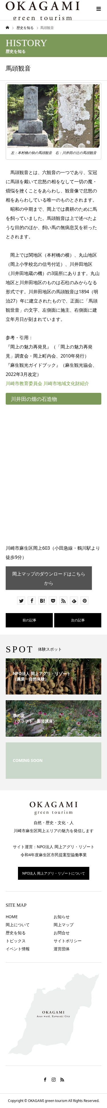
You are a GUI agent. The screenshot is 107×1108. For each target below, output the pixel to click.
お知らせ (62, 916)
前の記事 (29, 620)
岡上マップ (64, 924)
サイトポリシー (68, 940)
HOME (12, 916)
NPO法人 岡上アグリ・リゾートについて (53, 873)
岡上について (18, 924)
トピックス (16, 940)
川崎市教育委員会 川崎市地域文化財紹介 (47, 383)
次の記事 (78, 620)
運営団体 (62, 948)
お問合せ (62, 932)
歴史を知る (16, 932)
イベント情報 (18, 948)
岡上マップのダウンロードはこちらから (48, 578)
